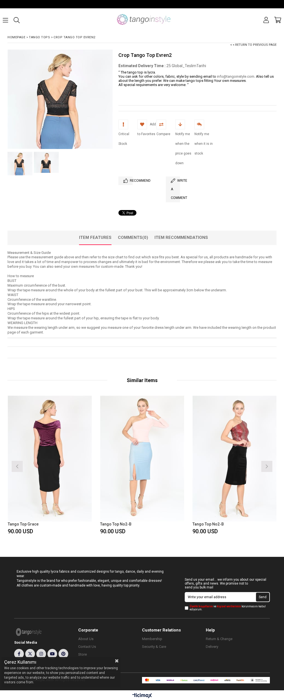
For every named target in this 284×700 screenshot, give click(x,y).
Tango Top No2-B (115, 524)
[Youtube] (52, 654)
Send (263, 597)
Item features (95, 237)
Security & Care (154, 647)
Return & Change (219, 639)
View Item (70, 466)
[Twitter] (30, 654)
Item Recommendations (181, 237)
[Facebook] (19, 654)
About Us (85, 639)
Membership (152, 639)
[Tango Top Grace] (50, 459)
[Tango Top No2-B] (142, 459)
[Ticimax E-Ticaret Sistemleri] (142, 696)
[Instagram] (41, 654)
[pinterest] (63, 654)
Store (82, 654)
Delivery (212, 647)
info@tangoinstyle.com (235, 76)
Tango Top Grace (23, 524)
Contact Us (87, 647)
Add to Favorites (50, 466)
